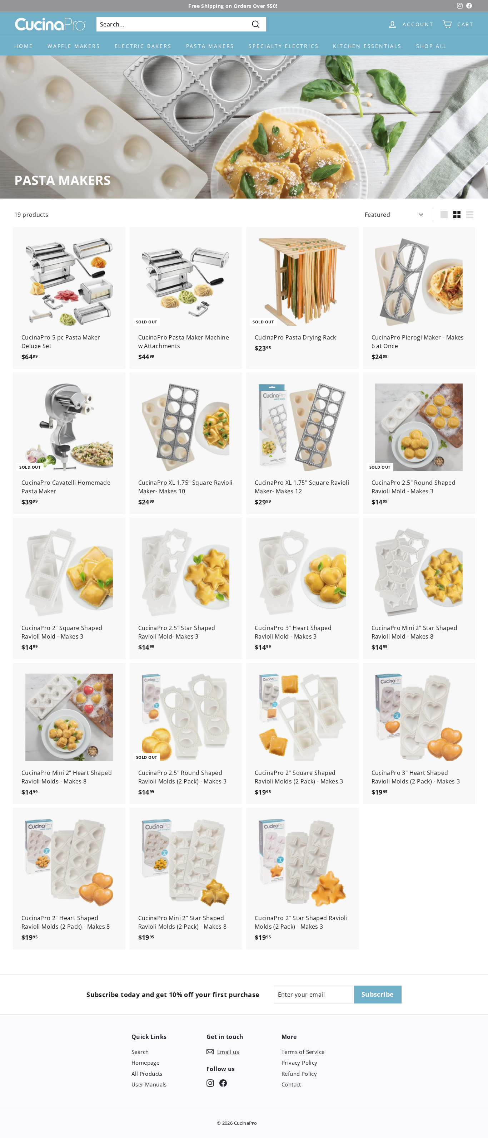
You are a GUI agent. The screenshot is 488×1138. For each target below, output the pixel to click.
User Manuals (149, 1084)
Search (140, 1051)
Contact (291, 1084)
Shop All (431, 46)
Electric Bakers (143, 46)
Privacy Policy (300, 1062)
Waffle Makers (74, 46)
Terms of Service (303, 1051)
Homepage (145, 1062)
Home (23, 46)
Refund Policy (299, 1073)
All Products (147, 1073)
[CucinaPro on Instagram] (210, 1083)
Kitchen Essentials (367, 46)
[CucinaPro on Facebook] (223, 1083)
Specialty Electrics (284, 46)
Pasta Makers (210, 46)
